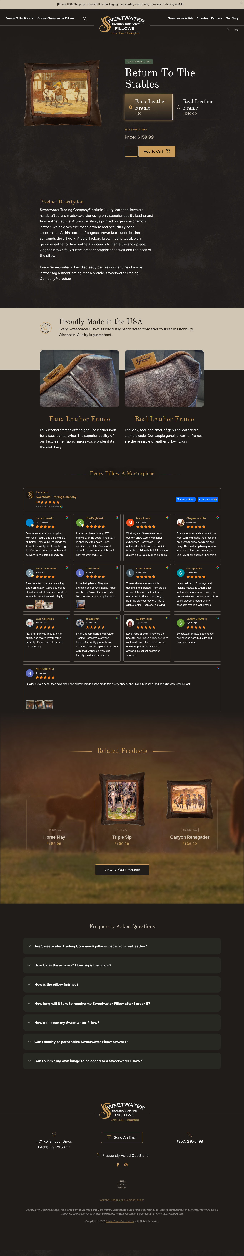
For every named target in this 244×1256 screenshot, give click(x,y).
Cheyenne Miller (196, 518)
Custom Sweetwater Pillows (55, 18)
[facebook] (118, 1165)
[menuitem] (19, 18)
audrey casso (144, 618)
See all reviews (185, 499)
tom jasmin (92, 618)
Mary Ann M (143, 518)
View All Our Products (122, 870)
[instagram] (126, 1165)
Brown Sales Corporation (120, 1221)
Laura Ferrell (144, 568)
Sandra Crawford (196, 618)
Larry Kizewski (44, 518)
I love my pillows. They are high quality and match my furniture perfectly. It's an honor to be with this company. (44, 640)
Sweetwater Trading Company (56, 497)
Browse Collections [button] (17, 18)
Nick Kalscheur (45, 668)
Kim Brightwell (95, 518)
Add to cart (153, 151)
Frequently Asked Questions (125, 1155)
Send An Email (125, 1137)
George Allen (194, 568)
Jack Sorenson (45, 618)
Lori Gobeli (92, 568)
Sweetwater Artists (180, 18)
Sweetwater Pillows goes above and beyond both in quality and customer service (195, 638)
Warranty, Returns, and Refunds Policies (122, 1199)
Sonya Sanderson (46, 568)
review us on (206, 499)
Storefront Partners (209, 18)
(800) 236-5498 (190, 1141)
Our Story (232, 18)
